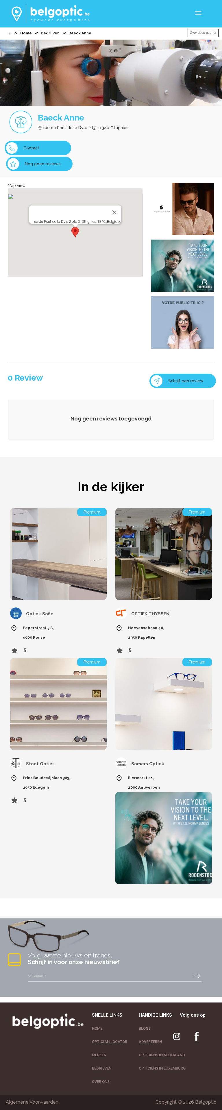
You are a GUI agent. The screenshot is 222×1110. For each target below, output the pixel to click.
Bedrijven (50, 33)
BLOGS (145, 1028)
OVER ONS (101, 1081)
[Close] (114, 212)
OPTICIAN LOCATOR (109, 1041)
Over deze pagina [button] (203, 33)
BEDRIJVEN (101, 1068)
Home (26, 33)
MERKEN (99, 1055)
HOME (97, 1028)
